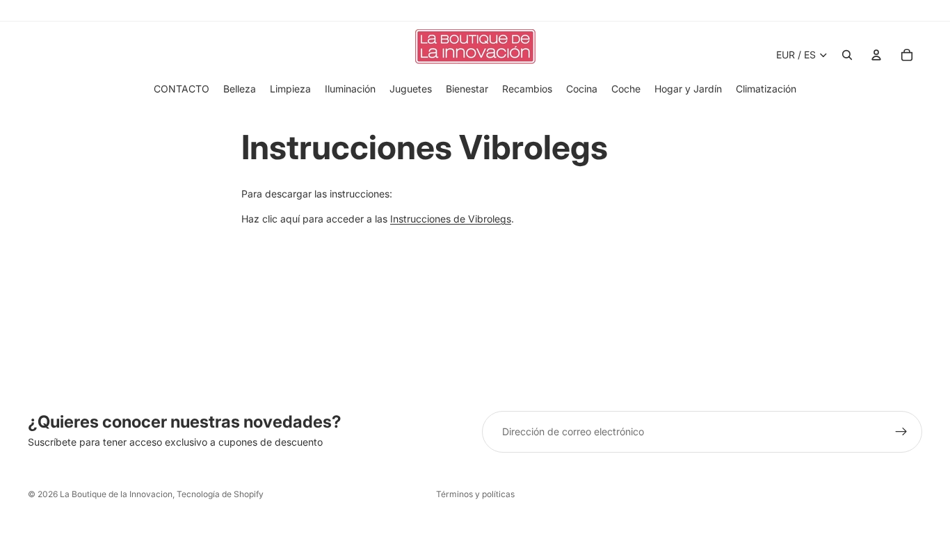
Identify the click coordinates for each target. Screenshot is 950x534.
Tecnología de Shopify (220, 494)
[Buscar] (847, 55)
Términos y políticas (475, 494)
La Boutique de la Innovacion (116, 494)
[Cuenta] (876, 55)
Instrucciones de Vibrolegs (450, 219)
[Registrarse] (901, 431)
